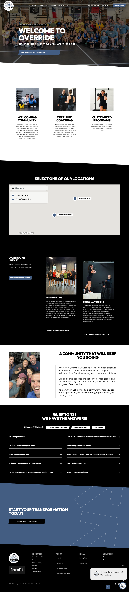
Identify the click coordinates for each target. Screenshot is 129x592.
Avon (104, 560)
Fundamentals (36, 560)
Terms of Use (83, 563)
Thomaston (106, 557)
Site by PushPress (36, 584)
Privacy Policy (83, 558)
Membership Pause (61, 568)
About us (61, 5)
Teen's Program (36, 571)
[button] (34, 6)
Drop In (53, 6)
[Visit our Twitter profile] (89, 6)
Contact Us (59, 563)
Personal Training (37, 562)
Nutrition (34, 568)
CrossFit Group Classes (39, 557)
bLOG (68, 5)
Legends (34, 565)
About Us (58, 558)
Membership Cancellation (63, 573)
